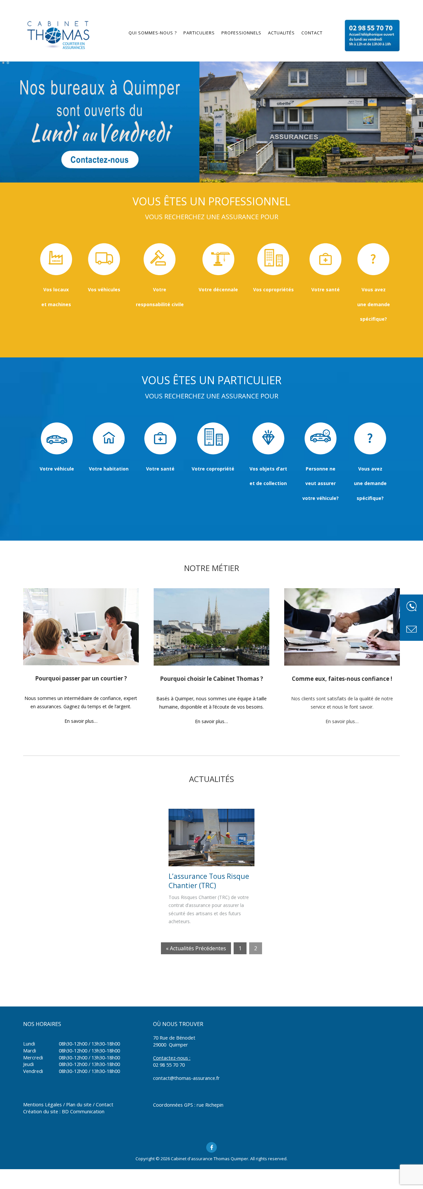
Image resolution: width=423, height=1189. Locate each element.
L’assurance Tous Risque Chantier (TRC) (209, 881)
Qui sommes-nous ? (153, 33)
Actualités (281, 33)
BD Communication (83, 1111)
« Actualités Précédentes (196, 948)
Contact (312, 33)
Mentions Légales (42, 1104)
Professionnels (241, 33)
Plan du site (79, 1104)
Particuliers (199, 33)
